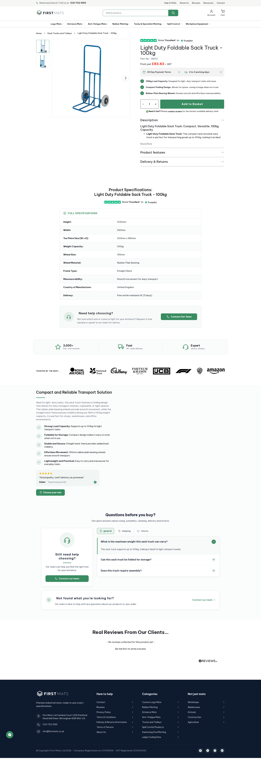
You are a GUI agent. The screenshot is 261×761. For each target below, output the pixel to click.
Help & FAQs (170, 3)
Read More (146, 143)
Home (39, 33)
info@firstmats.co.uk (53, 731)
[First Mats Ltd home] (50, 12)
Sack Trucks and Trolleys (59, 33)
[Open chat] (9, 734)
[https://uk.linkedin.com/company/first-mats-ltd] (222, 750)
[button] (223, 13)
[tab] (105, 531)
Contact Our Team (181, 316)
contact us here (175, 111)
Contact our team (69, 578)
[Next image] (126, 78)
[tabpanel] (91, 78)
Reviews (196, 3)
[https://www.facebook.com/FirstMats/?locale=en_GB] (200, 750)
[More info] (179, 72)
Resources (208, 3)
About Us (184, 3)
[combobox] (140, 13)
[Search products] (173, 13)
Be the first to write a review (130, 648)
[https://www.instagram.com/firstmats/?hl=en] (215, 750)
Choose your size (52, 492)
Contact (221, 3)
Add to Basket (192, 104)
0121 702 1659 (78, 2)
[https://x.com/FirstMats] (207, 750)
